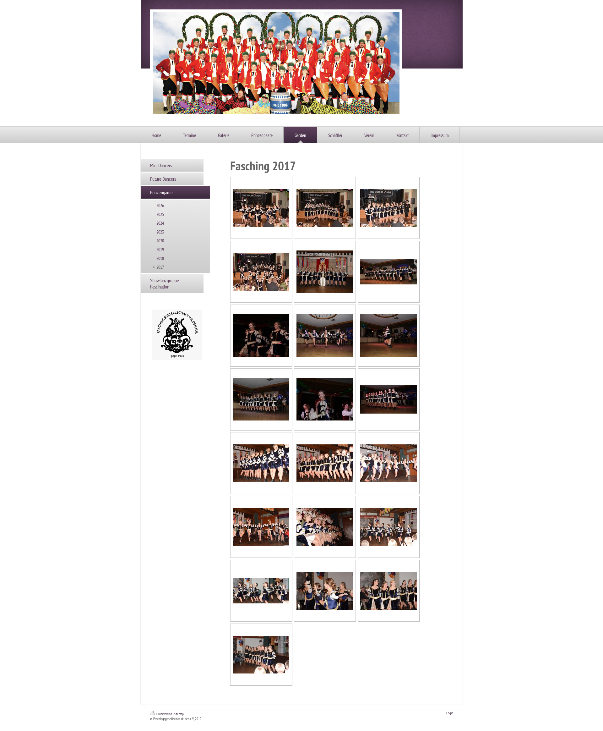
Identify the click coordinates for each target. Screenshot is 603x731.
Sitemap (179, 714)
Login (449, 713)
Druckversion (164, 714)
